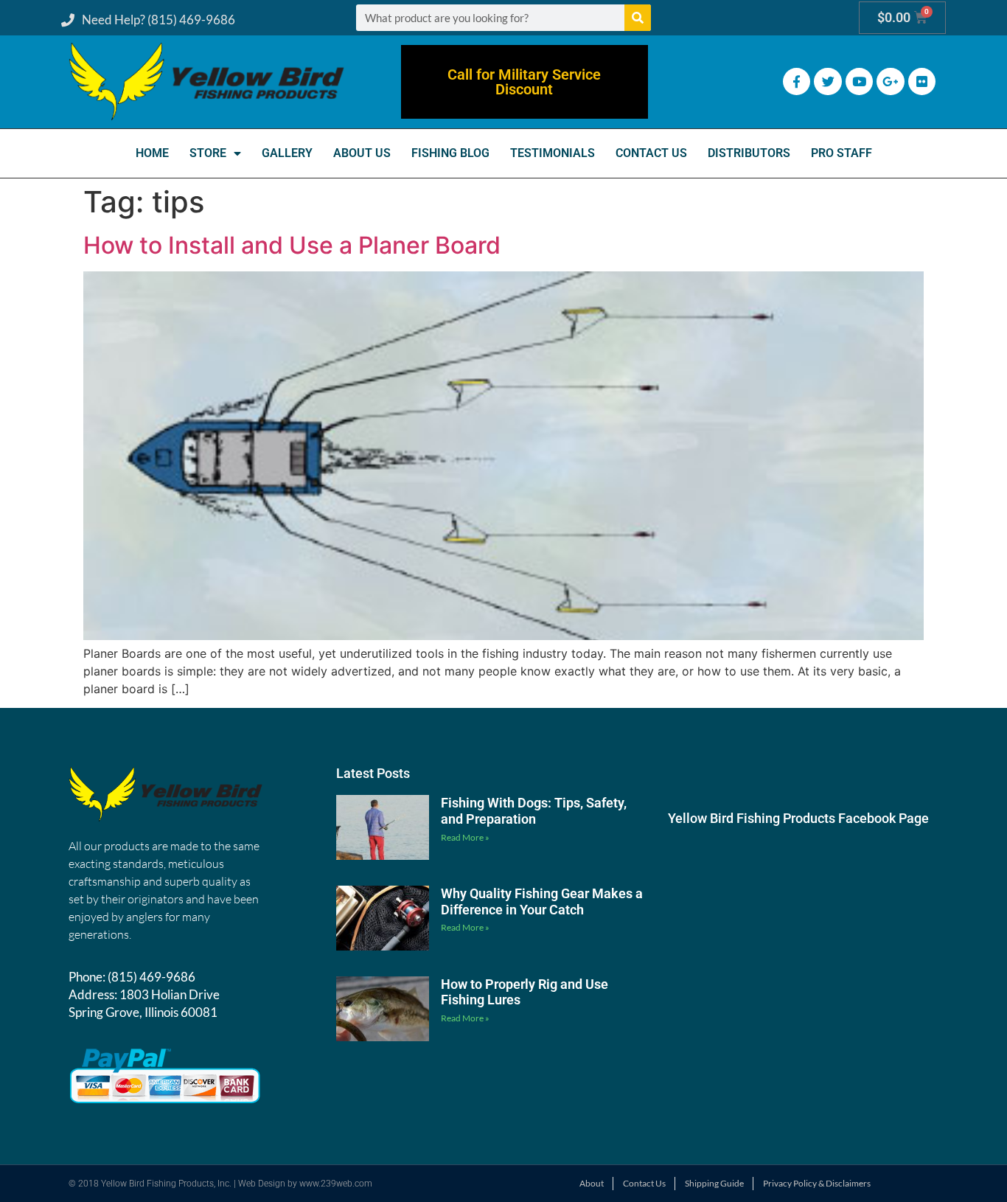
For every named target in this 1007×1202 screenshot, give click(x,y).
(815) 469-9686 (151, 976)
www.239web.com (335, 1183)
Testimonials (552, 153)
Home (152, 153)
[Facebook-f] (796, 81)
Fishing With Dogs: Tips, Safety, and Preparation (534, 811)
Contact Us (651, 153)
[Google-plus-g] (890, 81)
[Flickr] (921, 81)
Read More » (465, 837)
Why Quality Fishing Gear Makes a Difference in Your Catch (542, 901)
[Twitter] (827, 81)
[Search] (637, 17)
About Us (362, 153)
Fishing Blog (450, 153)
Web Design (261, 1183)
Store (207, 153)
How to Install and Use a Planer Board (292, 245)
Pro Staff (841, 153)
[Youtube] (859, 81)
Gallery (287, 153)
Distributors (749, 153)
